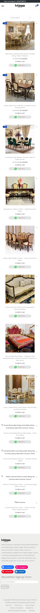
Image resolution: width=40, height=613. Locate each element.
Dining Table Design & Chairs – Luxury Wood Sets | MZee (20, 259)
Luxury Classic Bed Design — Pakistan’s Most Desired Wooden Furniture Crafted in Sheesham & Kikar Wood (20, 358)
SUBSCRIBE (5, 587)
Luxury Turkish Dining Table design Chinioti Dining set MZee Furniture (20, 408)
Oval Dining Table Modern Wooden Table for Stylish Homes (20, 158)
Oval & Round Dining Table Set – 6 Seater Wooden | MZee (20, 460)
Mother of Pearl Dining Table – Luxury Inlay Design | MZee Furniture (20, 485)
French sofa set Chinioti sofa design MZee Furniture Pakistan (20, 308)
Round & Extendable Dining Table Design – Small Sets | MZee (20, 434)
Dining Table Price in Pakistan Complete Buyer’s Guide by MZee (20, 107)
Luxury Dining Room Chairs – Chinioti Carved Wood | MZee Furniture (20, 509)
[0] (36, 6)
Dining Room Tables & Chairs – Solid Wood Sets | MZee (20, 210)
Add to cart (21, 61)
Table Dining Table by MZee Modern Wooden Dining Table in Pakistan (20, 55)
